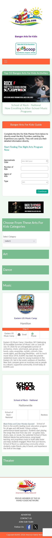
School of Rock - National (26, 400)
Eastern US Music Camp (25, 318)
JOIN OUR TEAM (26, 522)
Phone (33, 336)
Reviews (44, 415)
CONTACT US (26, 518)
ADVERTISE (26, 515)
